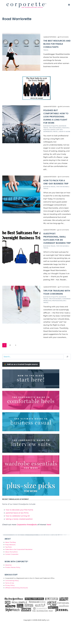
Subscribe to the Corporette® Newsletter (19, 549)
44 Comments (64, 230)
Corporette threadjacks (27, 525)
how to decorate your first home (19, 510)
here (49, 525)
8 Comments (64, 37)
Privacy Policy (10, 585)
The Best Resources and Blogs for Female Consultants (57, 43)
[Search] (67, 356)
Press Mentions (10, 545)
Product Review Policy (12, 567)
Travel (46, 50)
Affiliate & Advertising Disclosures (16, 588)
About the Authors (11, 552)
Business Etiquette (50, 126)
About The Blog (10, 542)
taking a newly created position (19, 519)
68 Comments (65, 106)
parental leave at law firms (17, 513)
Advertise (8, 565)
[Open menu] (69, 4)
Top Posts (8, 547)
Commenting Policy (12, 580)
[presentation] (21, 52)
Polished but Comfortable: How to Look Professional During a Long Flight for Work (55, 116)
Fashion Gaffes (49, 129)
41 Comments (64, 177)
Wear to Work (64, 131)
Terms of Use (9, 583)
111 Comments (64, 287)
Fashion (65, 127)
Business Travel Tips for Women (55, 186)
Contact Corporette (11, 554)
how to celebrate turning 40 (18, 516)
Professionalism (58, 300)
